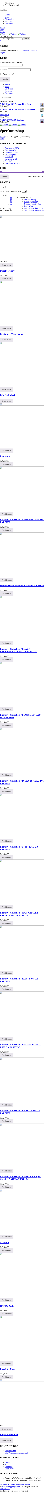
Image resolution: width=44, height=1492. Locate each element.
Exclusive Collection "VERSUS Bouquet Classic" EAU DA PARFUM (20, 1178)
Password (3, 69)
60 (11, 202)
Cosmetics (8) (10, 150)
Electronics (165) (11, 152)
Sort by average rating (32, 204)
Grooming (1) (10, 155)
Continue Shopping (29, 50)
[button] (6, 450)
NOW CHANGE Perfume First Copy (15, 104)
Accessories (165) (12, 148)
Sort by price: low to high (34, 208)
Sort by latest (29, 206)
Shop (7, 1464)
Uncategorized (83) (12, 163)
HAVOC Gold (7, 1306)
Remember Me (8, 74)
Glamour (4, 1242)
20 (11, 198)
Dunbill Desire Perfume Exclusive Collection (22, 585)
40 (11, 200)
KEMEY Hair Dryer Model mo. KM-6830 (17, 109)
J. (8, 187)
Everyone (5, 456)
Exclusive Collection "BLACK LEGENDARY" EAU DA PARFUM (18, 650)
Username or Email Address (11, 63)
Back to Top (5, 1489)
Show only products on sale (6, 210)
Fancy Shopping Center (11, 1486)
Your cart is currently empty (10, 50)
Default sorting (30, 199)
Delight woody (7, 271)
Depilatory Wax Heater (11, 334)
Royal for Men (7, 1369)
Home (2, 137)
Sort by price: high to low (34, 210)
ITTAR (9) (9, 157)
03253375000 (10, 1451)
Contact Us (9, 1469)
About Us (8, 1467)
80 (11, 204)
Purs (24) (8, 161)
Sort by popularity (31, 202)
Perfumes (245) (11, 159)
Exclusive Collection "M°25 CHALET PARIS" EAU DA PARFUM (19, 914)
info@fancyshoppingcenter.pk (16, 1453)
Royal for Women (9, 1434)
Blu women (4, 115)
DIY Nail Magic (8, 395)
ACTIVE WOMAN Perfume (12, 120)
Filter (2, 139)
